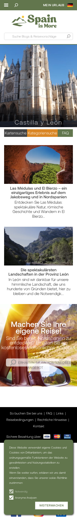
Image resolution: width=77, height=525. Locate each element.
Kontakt (38, 426)
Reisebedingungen (19, 420)
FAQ (65, 132)
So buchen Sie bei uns (26, 413)
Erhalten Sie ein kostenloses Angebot (44, 365)
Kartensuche (15, 132)
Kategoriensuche (42, 132)
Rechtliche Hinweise (52, 420)
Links (59, 413)
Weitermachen (51, 505)
